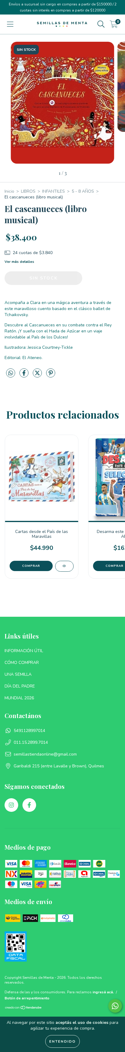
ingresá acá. (103, 992)
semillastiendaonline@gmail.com (45, 754)
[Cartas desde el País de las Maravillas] (64, 566)
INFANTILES (53, 191)
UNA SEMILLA (18, 674)
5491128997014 (29, 730)
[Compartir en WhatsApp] (10, 373)
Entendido (62, 1041)
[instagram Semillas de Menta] (11, 805)
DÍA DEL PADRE (20, 686)
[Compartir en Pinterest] (50, 376)
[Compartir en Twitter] (38, 376)
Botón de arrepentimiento (27, 998)
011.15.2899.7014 (31, 742)
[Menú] (10, 24)
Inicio (9, 191)
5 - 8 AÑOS (83, 191)
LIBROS (28, 191)
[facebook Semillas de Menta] (29, 805)
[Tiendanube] (23, 1008)
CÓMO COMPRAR (22, 662)
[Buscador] (101, 24)
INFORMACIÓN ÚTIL (24, 651)
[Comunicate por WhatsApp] (115, 1006)
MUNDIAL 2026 (19, 698)
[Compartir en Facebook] (24, 376)
